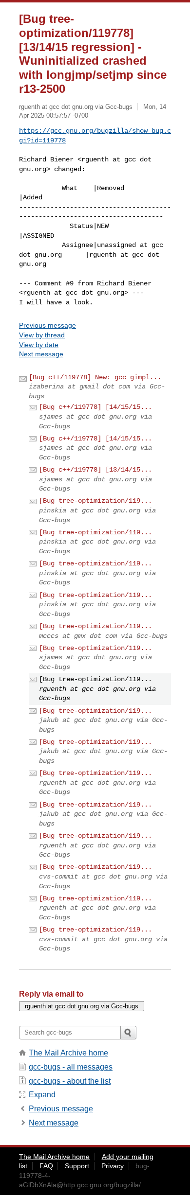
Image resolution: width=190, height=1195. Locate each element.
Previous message (47, 325)
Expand (42, 1094)
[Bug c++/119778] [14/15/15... (95, 407)
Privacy (112, 1166)
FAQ (46, 1166)
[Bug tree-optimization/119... (95, 501)
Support (77, 1166)
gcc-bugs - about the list (70, 1081)
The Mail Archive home (68, 1053)
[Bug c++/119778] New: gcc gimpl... (95, 377)
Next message (41, 354)
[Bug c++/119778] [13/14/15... (95, 470)
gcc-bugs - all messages (71, 1067)
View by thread (42, 335)
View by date (38, 345)
